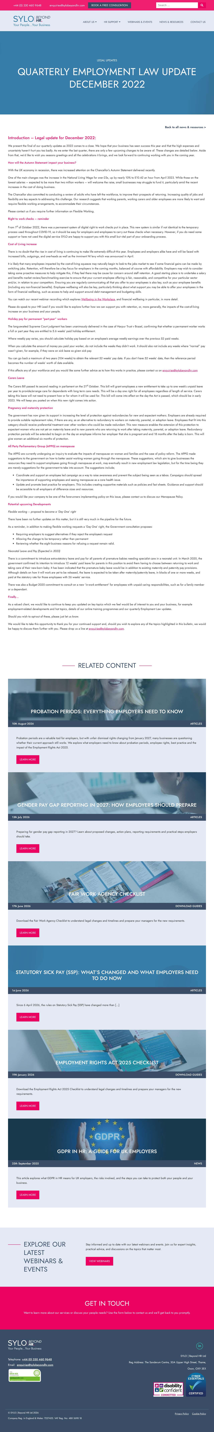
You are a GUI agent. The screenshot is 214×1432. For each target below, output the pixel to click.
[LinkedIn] (199, 1346)
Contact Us (198, 22)
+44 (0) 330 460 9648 (27, 5)
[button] (202, 5)
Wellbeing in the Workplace (98, 299)
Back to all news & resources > (185, 127)
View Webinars (99, 1261)
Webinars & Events (140, 22)
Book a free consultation (109, 5)
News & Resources (171, 22)
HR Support (111, 22)
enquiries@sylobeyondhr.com (67, 5)
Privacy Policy (182, 1413)
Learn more (28, 759)
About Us (89, 22)
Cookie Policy (199, 1413)
